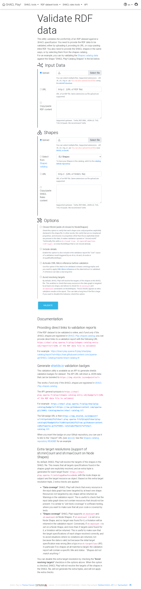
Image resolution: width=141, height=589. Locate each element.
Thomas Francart (28, 585)
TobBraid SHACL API (105, 585)
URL (44, 89)
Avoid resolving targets (54, 277)
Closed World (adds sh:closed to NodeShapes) (65, 227)
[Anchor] (34, 65)
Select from (44, 161)
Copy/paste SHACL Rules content (45, 195)
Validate (48, 305)
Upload (45, 72)
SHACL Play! (13, 4)
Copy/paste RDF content (46, 108)
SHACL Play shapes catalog (81, 335)
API (86, 4)
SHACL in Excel (62, 150)
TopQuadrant (123, 585)
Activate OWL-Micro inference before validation (65, 263)
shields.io (57, 366)
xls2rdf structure (65, 83)
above (71, 438)
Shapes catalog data (88, 55)
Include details (50, 249)
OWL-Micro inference (65, 269)
